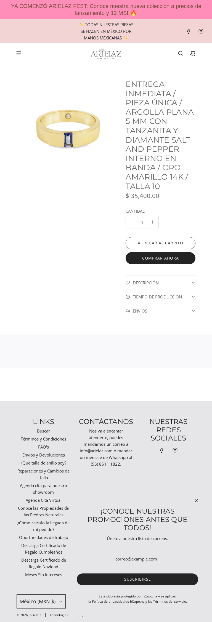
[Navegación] (18, 53)
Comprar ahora (160, 258)
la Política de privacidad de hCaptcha (116, 601)
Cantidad (135, 211)
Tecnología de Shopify (66, 615)
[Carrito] (193, 53)
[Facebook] (189, 31)
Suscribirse (137, 579)
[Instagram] (201, 31)
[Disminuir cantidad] (132, 222)
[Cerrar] (196, 501)
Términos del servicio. (170, 601)
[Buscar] (180, 53)
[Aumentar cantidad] (152, 222)
